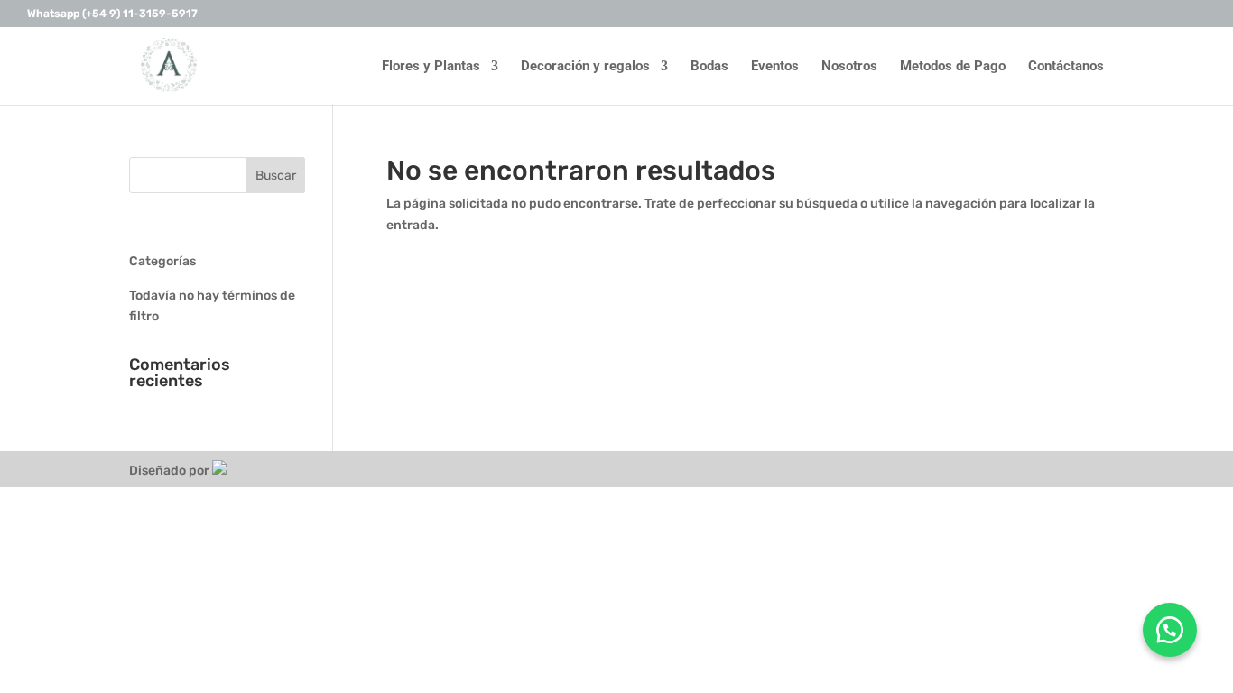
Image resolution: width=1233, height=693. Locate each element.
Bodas (709, 67)
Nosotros (849, 67)
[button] (1170, 630)
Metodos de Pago (953, 67)
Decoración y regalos (585, 67)
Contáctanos (1066, 67)
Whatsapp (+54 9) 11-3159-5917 (112, 14)
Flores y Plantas (431, 67)
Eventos (775, 67)
